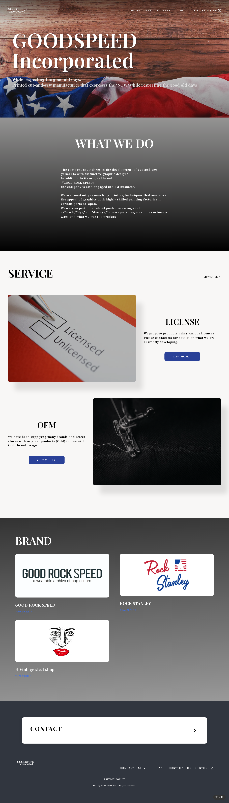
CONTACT (184, 10)
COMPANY (135, 10)
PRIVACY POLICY (114, 779)
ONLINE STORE (205, 10)
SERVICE (152, 10)
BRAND (168, 10)
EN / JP (219, 797)
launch (219, 10)
